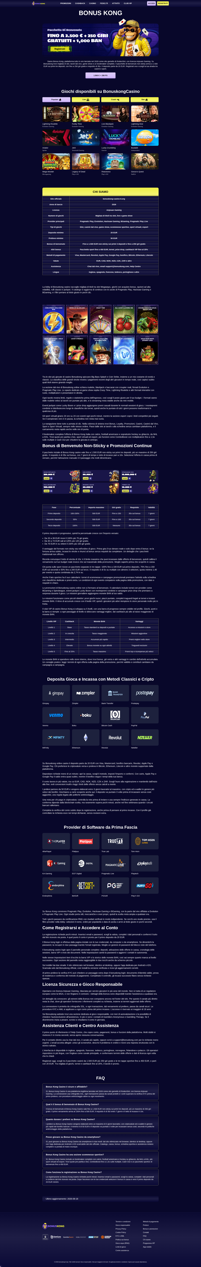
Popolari (54, 99)
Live (84, 99)
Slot (143, 99)
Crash (113, 99)
